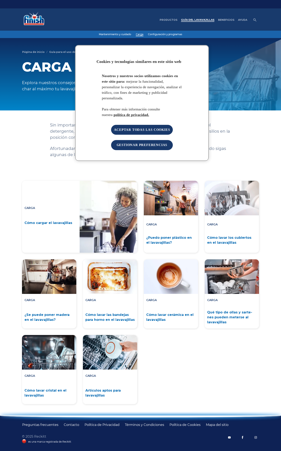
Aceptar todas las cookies (142, 129)
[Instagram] (255, 437)
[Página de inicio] (33, 20)
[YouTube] (229, 437)
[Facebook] (242, 437)
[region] (142, 103)
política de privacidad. (131, 115)
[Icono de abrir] (255, 20)
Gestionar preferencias (142, 145)
